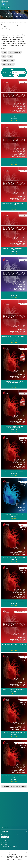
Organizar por (6, 72)
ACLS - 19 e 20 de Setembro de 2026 (14, 601)
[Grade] (12, 69)
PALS (10, 56)
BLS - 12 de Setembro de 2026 (14, 514)
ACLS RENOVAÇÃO (14, 52)
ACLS (4, 52)
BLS (4, 56)
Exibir (11, 75)
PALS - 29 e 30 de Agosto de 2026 (14, 293)
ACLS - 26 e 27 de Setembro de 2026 (14, 732)
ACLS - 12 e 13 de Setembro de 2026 (14, 471)
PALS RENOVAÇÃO (8, 60)
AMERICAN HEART (16, 16)
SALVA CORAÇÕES (8, 64)
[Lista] (15, 69)
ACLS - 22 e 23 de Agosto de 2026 (14, 160)
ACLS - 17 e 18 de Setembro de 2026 (14, 557)
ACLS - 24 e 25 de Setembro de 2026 (14, 689)
